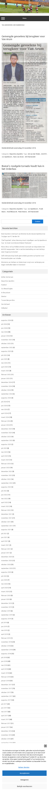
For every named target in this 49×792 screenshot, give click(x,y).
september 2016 (6, 743)
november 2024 (6, 386)
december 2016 (6, 731)
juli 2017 (4, 704)
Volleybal (4, 308)
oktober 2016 (5, 739)
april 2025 (4, 367)
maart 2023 (5, 460)
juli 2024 (4, 401)
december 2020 (6, 557)
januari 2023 (5, 467)
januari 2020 (5, 599)
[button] (45, 746)
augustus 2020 (6, 572)
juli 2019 (4, 622)
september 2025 (6, 347)
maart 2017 (5, 719)
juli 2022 (4, 491)
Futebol (4, 285)
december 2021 (6, 514)
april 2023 (4, 456)
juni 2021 (4, 537)
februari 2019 (5, 638)
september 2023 (6, 440)
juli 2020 (4, 576)
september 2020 (6, 568)
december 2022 (6, 471)
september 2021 (6, 526)
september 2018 (6, 649)
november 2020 (6, 560)
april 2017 (4, 715)
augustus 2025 (6, 351)
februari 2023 (5, 463)
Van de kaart (5, 304)
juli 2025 (4, 355)
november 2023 (6, 432)
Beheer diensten (23, 767)
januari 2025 (5, 378)
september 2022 (6, 483)
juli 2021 (4, 533)
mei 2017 (4, 711)
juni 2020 (4, 580)
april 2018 (4, 669)
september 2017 (6, 696)
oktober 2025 (5, 343)
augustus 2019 (6, 618)
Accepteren (24, 773)
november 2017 (6, 688)
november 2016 (6, 735)
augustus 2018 (6, 653)
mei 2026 (4, 332)
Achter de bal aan (7, 277)
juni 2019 (4, 626)
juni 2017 (4, 708)
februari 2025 (5, 374)
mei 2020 (4, 584)
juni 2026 (4, 328)
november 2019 (6, 607)
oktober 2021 (5, 522)
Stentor (3, 296)
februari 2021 (5, 549)
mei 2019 (4, 630)
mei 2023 (4, 452)
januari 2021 (5, 553)
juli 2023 (4, 448)
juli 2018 (4, 657)
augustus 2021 (6, 529)
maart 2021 (5, 545)
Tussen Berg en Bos (8, 300)
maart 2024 (5, 417)
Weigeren (24, 780)
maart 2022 (5, 506)
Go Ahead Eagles (7, 288)
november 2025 (6, 339)
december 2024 (6, 382)
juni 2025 (4, 359)
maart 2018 (5, 673)
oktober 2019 (5, 611)
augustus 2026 (6, 320)
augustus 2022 (6, 487)
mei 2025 (4, 363)
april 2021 (4, 541)
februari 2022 (5, 510)
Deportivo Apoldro (16, 154)
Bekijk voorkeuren (24, 786)
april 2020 (4, 587)
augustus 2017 (6, 700)
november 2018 (6, 642)
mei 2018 (4, 665)
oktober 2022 (5, 479)
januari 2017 (5, 727)
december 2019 (6, 603)
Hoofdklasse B (12, 211)
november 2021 (6, 518)
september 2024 (6, 394)
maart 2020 (5, 591)
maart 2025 (5, 370)
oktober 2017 (5, 692)
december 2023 (6, 429)
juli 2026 (4, 324)
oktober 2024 (5, 390)
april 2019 (4, 634)
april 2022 (4, 502)
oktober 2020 (5, 564)
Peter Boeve (22, 211)
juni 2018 (4, 661)
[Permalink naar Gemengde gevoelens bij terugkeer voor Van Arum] (24, 143)
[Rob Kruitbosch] (24, 13)
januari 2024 (5, 425)
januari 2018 (5, 680)
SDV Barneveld (30, 157)
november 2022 (6, 475)
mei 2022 (4, 498)
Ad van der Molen (34, 154)
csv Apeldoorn (7, 157)
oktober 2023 (5, 436)
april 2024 (4, 413)
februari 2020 (5, 595)
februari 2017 (5, 723)
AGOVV (44, 154)
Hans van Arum (18, 157)
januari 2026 (5, 336)
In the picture (5, 292)
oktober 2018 (5, 646)
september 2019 (6, 615)
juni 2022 (4, 495)
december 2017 (6, 684)
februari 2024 (5, 421)
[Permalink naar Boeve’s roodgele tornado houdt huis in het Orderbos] (24, 198)
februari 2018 (5, 677)
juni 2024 (4, 405)
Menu (24, 18)
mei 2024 (4, 409)
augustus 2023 (6, 444)
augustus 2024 (6, 398)
